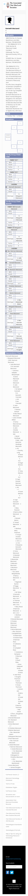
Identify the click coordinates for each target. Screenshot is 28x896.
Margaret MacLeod (15, 307)
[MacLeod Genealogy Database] (14, 4)
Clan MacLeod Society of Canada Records (14, 809)
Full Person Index (11, 791)
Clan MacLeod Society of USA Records (14, 820)
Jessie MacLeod (15, 327)
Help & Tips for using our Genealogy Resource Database (13, 836)
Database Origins (11, 787)
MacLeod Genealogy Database (12, 779)
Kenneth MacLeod (15, 187)
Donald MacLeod (14, 263)
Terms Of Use (10, 784)
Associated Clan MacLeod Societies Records (12, 802)
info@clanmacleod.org (13, 859)
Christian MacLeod (15, 286)
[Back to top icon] (14, 881)
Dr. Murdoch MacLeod (15, 270)
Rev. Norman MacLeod (15, 251)
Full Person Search (12, 775)
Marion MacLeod (15, 293)
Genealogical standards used (14, 826)
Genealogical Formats (13, 830)
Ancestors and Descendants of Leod (13, 796)
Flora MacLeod (14, 314)
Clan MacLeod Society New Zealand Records (13, 814)
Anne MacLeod (15, 277)
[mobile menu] (4, 4)
